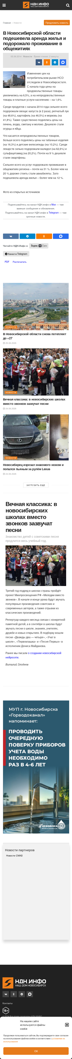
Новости (18, 22)
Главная (7, 22)
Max (53, 204)
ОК (36, 1051)
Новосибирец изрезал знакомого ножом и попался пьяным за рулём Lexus (33, 467)
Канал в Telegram (17, 253)
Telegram (54, 212)
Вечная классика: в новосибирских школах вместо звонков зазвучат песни (34, 401)
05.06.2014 (16, 56)
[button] (67, 1025)
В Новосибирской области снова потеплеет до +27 (34, 336)
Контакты (8, 1003)
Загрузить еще (35, 485)
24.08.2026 (10, 408)
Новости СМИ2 (14, 855)
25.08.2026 (10, 343)
